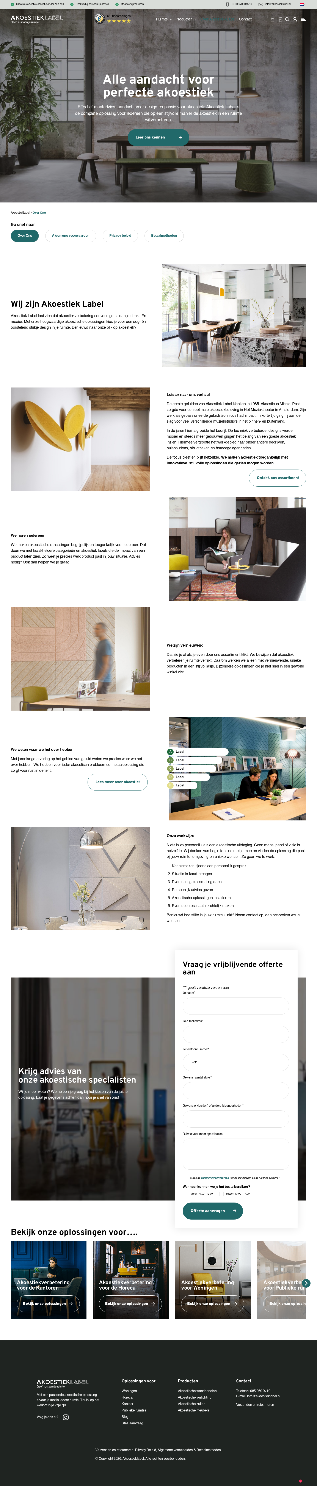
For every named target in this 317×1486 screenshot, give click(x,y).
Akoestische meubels (193, 1410)
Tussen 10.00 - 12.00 (201, 1194)
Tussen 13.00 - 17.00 (238, 1194)
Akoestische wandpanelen (197, 1391)
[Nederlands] (302, 4)
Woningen (129, 1391)
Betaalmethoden (164, 236)
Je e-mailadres (193, 1021)
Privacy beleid (120, 236)
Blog (125, 1417)
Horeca (127, 1397)
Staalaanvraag (132, 1423)
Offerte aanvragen (208, 1211)
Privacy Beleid (145, 1450)
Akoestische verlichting (195, 1397)
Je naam (189, 992)
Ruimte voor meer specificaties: (203, 1134)
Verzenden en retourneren (255, 1405)
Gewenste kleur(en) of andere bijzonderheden (213, 1105)
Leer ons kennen (150, 137)
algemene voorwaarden (215, 1178)
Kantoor (127, 1404)
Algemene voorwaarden (70, 236)
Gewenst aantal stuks (197, 1077)
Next (306, 1283)
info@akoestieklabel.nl (263, 1396)
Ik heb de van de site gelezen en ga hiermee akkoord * (234, 1178)
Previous (10, 1283)
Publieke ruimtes (134, 1410)
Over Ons (24, 236)
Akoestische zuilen (192, 1404)
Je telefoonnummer (196, 1049)
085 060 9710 (260, 1391)
